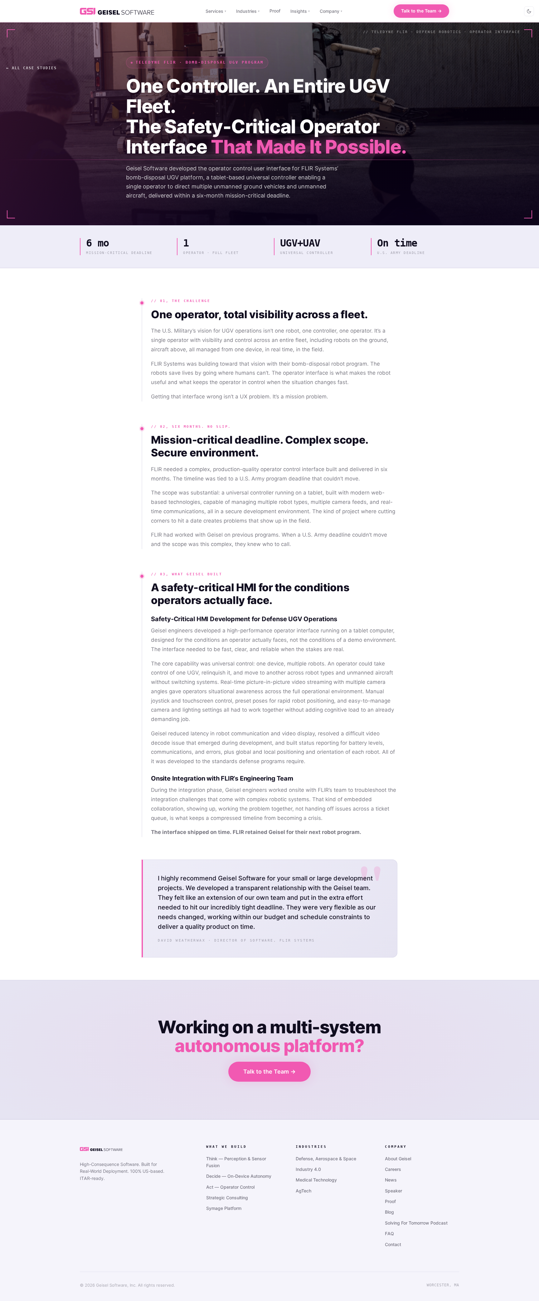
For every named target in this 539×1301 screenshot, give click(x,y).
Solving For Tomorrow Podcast (416, 1222)
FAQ (389, 1233)
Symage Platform (223, 1208)
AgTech (303, 1190)
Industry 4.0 (308, 1169)
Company (331, 11)
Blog (389, 1212)
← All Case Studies (31, 68)
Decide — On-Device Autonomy (238, 1176)
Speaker (393, 1190)
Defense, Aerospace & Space (326, 1158)
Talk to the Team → (421, 10)
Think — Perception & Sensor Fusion (236, 1162)
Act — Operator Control (230, 1187)
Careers (393, 1169)
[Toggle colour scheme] (529, 11)
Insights (300, 11)
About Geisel (398, 1158)
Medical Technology (316, 1179)
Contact (393, 1244)
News (391, 1179)
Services (216, 11)
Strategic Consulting (227, 1197)
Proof (275, 10)
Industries (248, 11)
